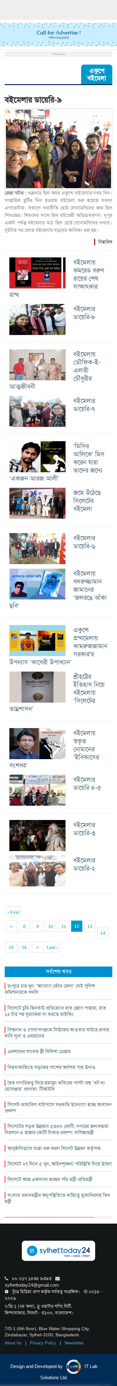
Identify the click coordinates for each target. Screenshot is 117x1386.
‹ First (13, 912)
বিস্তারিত (105, 242)
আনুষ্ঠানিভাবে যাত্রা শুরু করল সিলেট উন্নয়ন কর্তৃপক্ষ (53, 1148)
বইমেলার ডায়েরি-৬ (84, 542)
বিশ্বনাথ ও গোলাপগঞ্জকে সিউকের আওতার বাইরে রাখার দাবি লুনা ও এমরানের (57, 1032)
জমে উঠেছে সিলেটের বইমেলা (87, 500)
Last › (52, 947)
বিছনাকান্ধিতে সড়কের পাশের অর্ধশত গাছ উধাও (51, 1067)
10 (50, 926)
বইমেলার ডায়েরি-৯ (33, 100)
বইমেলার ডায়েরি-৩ (84, 829)
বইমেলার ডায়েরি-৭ (84, 404)
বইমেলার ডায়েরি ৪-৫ (87, 783)
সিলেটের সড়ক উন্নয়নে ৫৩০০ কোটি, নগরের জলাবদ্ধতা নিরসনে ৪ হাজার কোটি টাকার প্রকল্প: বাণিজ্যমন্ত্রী (57, 1129)
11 (63, 926)
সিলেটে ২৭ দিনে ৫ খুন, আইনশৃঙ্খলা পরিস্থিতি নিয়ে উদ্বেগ (59, 1164)
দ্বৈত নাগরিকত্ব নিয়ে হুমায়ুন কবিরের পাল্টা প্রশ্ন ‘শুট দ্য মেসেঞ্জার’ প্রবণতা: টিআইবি (55, 1086)
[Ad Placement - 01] (58, 34)
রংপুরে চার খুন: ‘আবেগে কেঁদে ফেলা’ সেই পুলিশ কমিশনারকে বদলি (50, 989)
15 (11, 947)
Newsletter (74, 1343)
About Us (14, 1343)
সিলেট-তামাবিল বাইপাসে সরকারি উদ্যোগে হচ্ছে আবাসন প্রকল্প (58, 1107)
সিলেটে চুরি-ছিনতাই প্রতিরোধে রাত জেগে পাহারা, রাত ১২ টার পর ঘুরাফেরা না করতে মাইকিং (55, 1011)
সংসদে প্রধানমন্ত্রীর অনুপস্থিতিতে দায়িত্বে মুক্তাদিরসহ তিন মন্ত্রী (57, 1198)
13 (89, 926)
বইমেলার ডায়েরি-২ (84, 864)
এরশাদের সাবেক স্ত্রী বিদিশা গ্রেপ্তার (39, 1051)
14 (102, 933)
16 (24, 947)
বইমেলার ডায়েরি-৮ (84, 313)
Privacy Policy (43, 1343)
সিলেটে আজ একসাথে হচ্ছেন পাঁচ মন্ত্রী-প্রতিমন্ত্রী (50, 1179)
